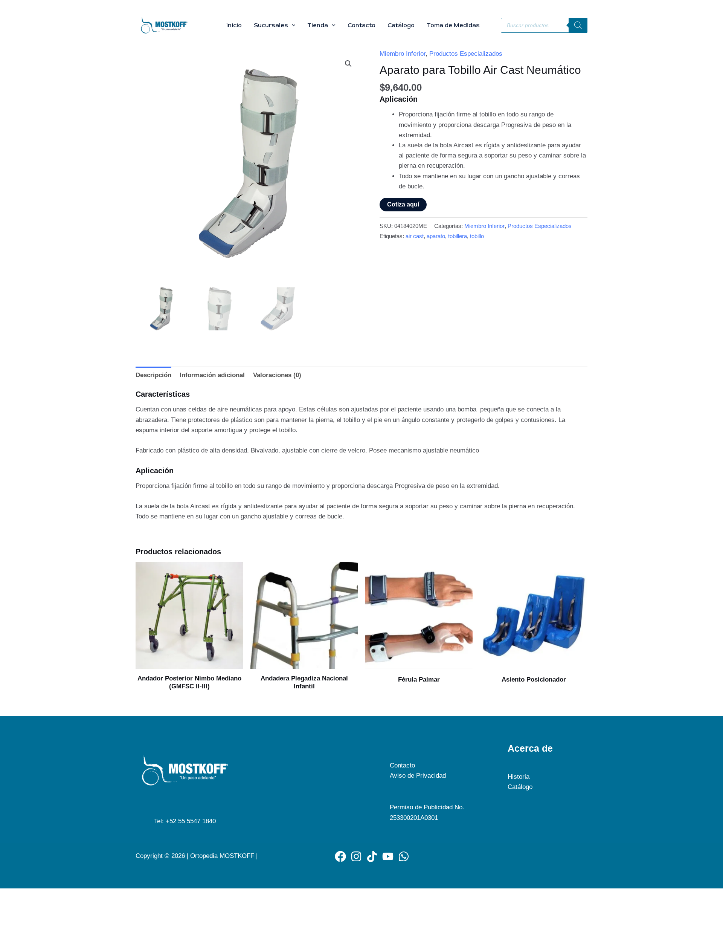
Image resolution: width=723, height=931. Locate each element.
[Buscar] (578, 25)
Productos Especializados (465, 53)
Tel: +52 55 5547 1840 (185, 821)
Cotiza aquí (403, 204)
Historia (518, 776)
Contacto (361, 25)
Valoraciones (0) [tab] (277, 375)
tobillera (457, 236)
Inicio (234, 25)
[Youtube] (388, 856)
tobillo (477, 236)
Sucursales (271, 25)
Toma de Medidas (453, 25)
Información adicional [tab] (212, 375)
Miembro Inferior (403, 53)
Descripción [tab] (153, 375)
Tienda (317, 25)
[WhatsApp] (403, 856)
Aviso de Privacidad (418, 775)
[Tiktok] (372, 856)
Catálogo (401, 25)
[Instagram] (356, 856)
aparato (436, 236)
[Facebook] (340, 856)
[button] (292, 25)
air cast (415, 236)
